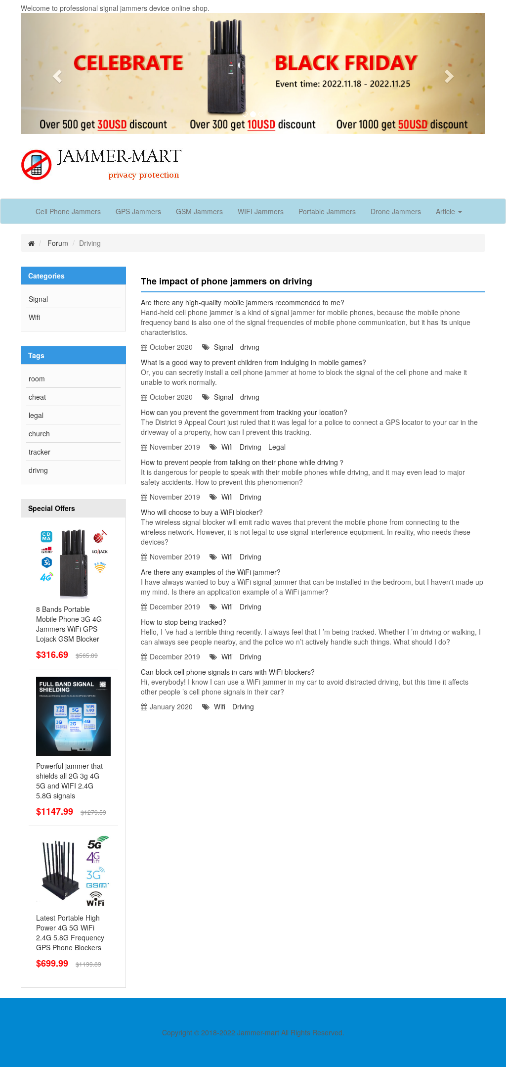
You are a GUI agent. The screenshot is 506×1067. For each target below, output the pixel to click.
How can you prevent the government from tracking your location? (244, 412)
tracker (39, 452)
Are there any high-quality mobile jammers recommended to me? (242, 302)
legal (36, 415)
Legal (277, 447)
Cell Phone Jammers (68, 211)
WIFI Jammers (261, 211)
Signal (38, 299)
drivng (38, 470)
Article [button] (446, 211)
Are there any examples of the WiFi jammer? (211, 572)
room (37, 378)
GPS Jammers (138, 211)
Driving (250, 447)
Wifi (34, 317)
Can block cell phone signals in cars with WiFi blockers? (228, 672)
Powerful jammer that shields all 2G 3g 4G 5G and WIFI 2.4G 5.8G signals (69, 780)
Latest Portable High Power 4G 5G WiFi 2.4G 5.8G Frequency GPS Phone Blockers (70, 932)
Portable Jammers (327, 211)
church (39, 433)
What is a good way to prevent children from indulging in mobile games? (253, 362)
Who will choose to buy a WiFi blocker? (202, 512)
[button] (55, 73)
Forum (57, 243)
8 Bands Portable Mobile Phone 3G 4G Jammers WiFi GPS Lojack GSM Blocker (69, 624)
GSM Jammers (199, 211)
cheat (37, 397)
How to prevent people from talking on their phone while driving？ (243, 462)
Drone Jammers (396, 211)
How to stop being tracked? (183, 622)
